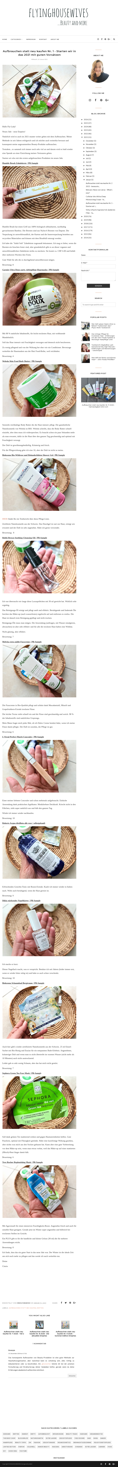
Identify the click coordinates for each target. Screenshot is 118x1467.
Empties (40, 1308)
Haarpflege (7, 1442)
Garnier (102, 1447)
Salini (30, 1464)
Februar (89, 176)
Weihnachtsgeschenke (82, 1442)
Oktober (89, 148)
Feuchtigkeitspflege (102, 1442)
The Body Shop (9, 1438)
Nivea (96, 1438)
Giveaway (79, 1447)
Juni (87, 162)
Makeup (25, 1434)
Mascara (55, 1447)
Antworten (72, 1376)
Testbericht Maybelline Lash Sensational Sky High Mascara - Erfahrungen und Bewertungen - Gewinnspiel (103, 347)
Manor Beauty (43, 1447)
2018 (86, 223)
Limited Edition (9, 1447)
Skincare (6, 1434)
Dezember (90, 141)
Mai (87, 165)
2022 (86, 134)
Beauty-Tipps (20, 1442)
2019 (86, 220)
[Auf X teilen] (66, 1303)
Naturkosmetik (37, 1438)
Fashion (37, 1442)
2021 (86, 137)
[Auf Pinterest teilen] (70, 1303)
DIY (4, 1451)
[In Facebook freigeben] (61, 1303)
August (88, 155)
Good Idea (13, 1451)
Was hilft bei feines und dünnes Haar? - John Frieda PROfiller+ (103, 358)
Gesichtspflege (65, 1438)
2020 (86, 216)
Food (110, 1447)
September (90, 151)
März (88, 172)
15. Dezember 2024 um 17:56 (17, 1353)
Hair (89, 1438)
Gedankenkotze (96, 1434)
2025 (86, 123)
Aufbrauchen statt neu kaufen (22, 1308)
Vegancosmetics (64, 1442)
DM (30, 1442)
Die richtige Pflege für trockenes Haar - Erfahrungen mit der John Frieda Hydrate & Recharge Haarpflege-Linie (103, 336)
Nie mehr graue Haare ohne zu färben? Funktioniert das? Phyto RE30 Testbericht (103, 326)
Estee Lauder (51, 1438)
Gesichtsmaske (49, 1442)
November (90, 144)
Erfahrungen (58, 1434)
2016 (86, 230)
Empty (33, 1434)
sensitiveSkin (67, 1447)
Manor (103, 1438)
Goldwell (31, 1447)
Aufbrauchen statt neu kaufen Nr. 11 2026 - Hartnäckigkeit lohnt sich (98, 406)
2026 (86, 119)
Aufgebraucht (44, 1434)
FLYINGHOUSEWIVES (14, 1464)
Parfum (21, 1447)
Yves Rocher (80, 1438)
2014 (86, 238)
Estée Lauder (90, 1447)
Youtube (23, 1451)
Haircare (83, 1434)
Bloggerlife (23, 1438)
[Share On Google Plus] (74, 1303)
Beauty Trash (71, 1434)
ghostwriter (46, 1364)
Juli (87, 158)
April (88, 169)
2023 (86, 130)
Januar (88, 180)
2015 (86, 234)
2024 (86, 127)
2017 (86, 227)
